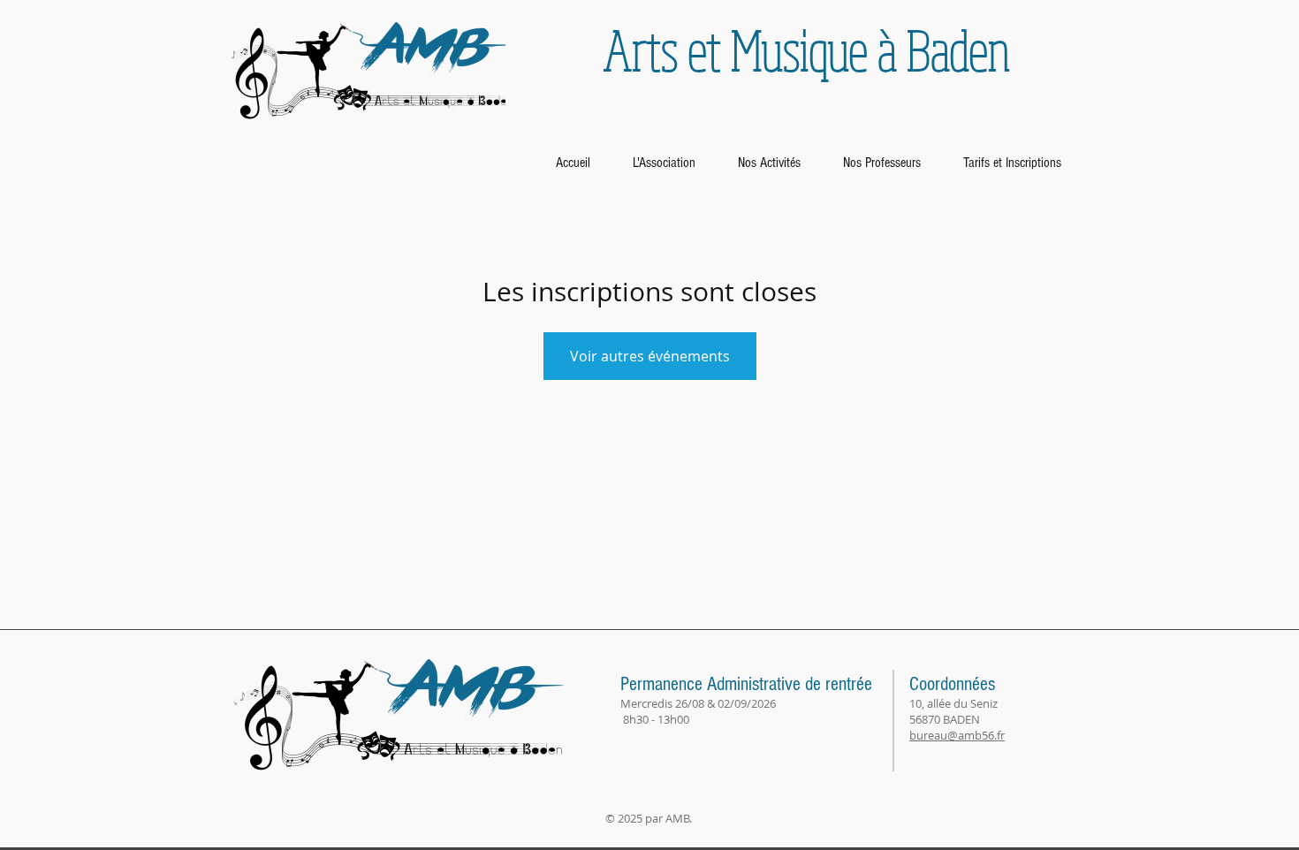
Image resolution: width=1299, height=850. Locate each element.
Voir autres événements (650, 356)
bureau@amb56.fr (957, 735)
